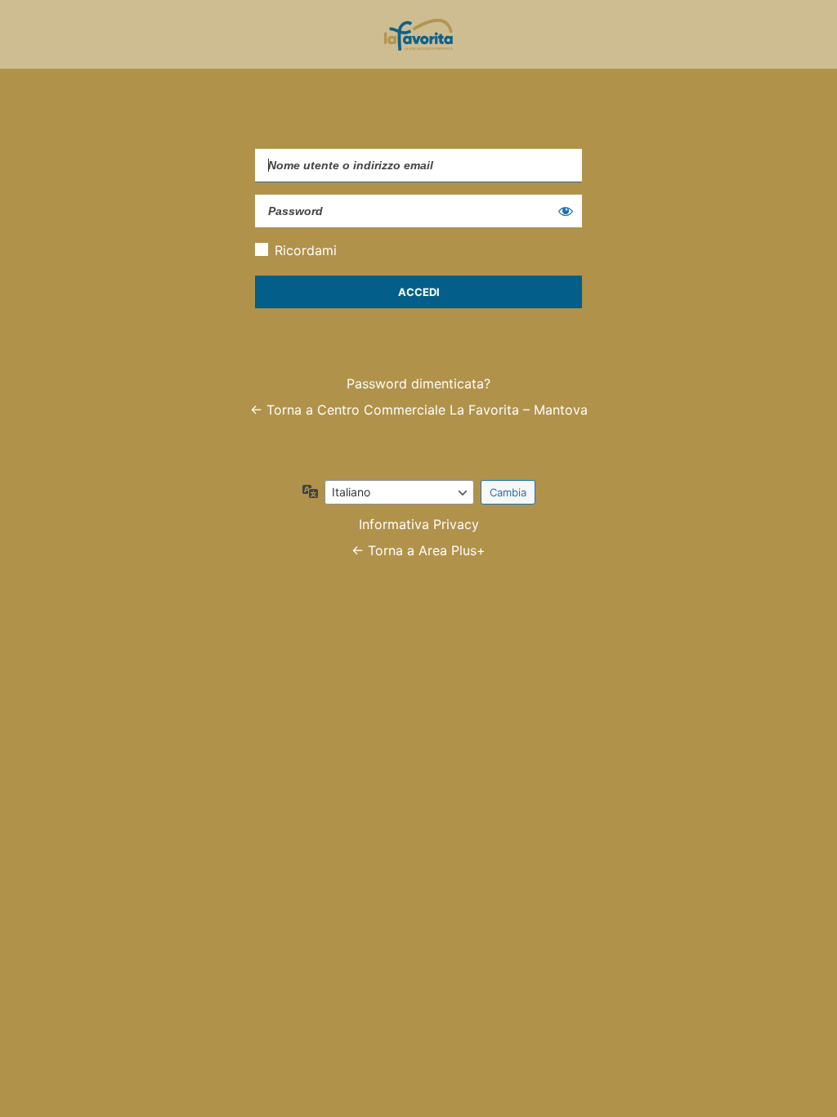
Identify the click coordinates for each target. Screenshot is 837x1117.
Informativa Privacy (419, 524)
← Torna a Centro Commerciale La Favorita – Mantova (419, 409)
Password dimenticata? (418, 383)
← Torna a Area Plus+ (418, 550)
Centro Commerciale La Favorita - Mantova (418, 34)
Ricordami (306, 250)
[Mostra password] (565, 211)
